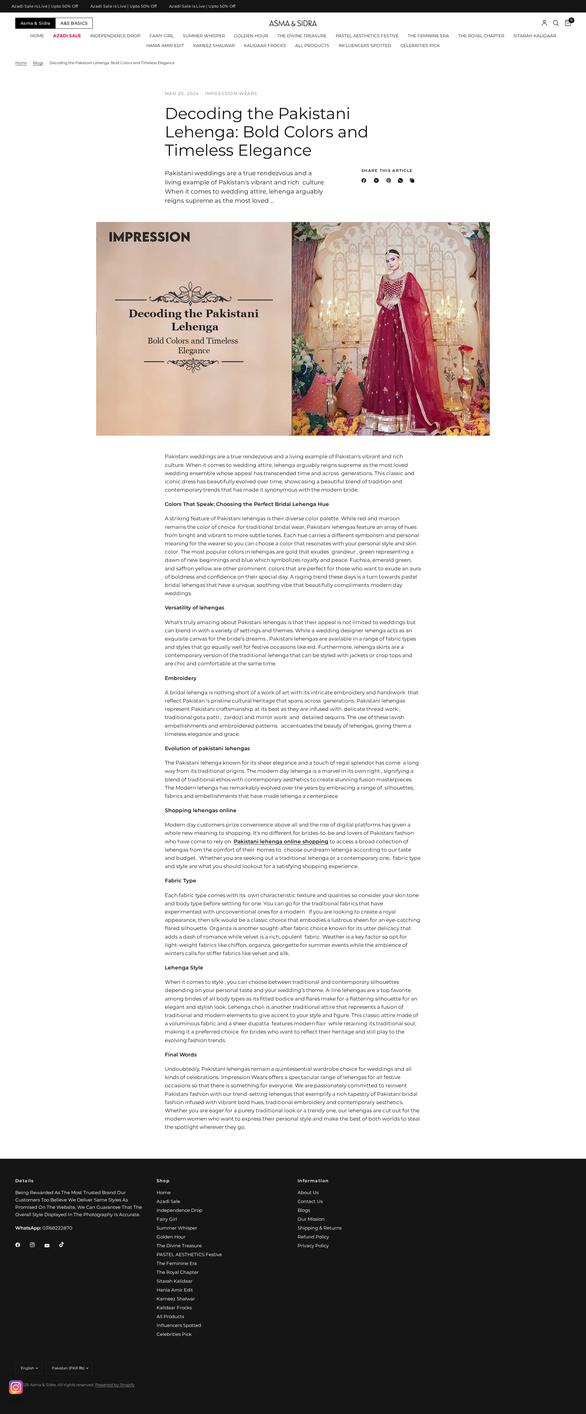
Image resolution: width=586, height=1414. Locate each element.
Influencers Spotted (364, 45)
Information (313, 1181)
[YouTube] (51, 1245)
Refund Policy (313, 1237)
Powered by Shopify (115, 1384)
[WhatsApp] (401, 180)
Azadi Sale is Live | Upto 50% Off (111, 6)
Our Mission (311, 1219)
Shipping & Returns (320, 1228)
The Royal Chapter (481, 35)
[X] (377, 180)
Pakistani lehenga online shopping (281, 841)
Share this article (387, 171)
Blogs (38, 62)
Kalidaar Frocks (265, 45)
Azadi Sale (67, 35)
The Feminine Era (428, 35)
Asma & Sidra (35, 23)
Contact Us (310, 1201)
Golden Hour (251, 35)
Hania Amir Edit (165, 45)
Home (37, 35)
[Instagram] (36, 1245)
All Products (312, 45)
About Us (308, 1192)
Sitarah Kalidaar (534, 35)
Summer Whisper (204, 35)
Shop (163, 1181)
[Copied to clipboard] (413, 180)
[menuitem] (37, 36)
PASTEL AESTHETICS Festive (367, 35)
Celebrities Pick (420, 45)
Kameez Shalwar (214, 45)
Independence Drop (115, 35)
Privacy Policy (313, 1246)
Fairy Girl (162, 35)
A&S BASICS (74, 23)
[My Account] (544, 23)
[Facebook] (365, 180)
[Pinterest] (390, 180)
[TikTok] (66, 1244)
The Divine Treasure (302, 35)
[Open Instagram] (16, 1387)
